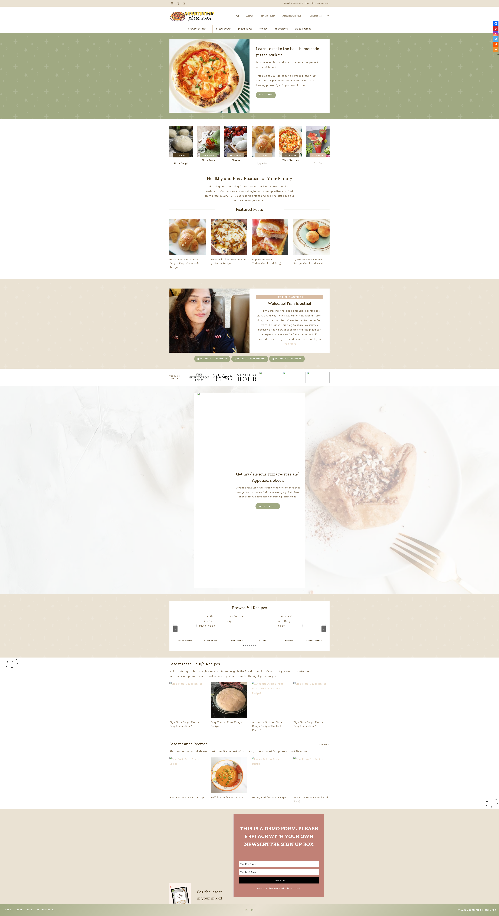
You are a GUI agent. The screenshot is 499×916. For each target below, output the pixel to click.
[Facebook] (171, 3)
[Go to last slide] (175, 629)
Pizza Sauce (245, 28)
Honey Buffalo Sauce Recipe (269, 797)
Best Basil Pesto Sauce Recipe (187, 797)
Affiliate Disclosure (292, 15)
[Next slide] (323, 629)
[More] (495, 49)
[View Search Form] (328, 15)
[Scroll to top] (492, 905)
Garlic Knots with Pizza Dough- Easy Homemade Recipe (184, 263)
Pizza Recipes (303, 28)
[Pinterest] (495, 28)
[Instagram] (184, 3)
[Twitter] (495, 39)
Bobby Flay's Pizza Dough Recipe (314, 3)
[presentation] (187, 237)
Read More (289, 343)
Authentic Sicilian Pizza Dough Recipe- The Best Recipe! (267, 726)
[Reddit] (495, 44)
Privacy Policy (267, 15)
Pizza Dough (223, 28)
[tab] (243, 645)
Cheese (263, 28)
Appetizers (281, 28)
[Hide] (498, 54)
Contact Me (316, 15)
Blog (29, 910)
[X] (178, 3)
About (249, 15)
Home (236, 15)
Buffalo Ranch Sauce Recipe (227, 797)
